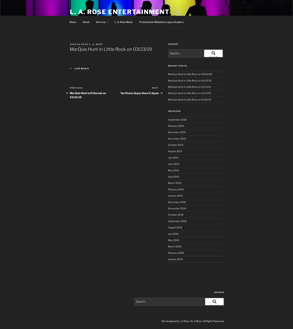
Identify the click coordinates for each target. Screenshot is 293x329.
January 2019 (175, 195)
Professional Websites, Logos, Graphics (161, 22)
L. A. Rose (96, 44)
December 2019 (177, 132)
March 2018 (174, 246)
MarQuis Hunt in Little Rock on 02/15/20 (190, 80)
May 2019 (173, 170)
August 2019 (175, 151)
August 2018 (175, 227)
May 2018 (173, 240)
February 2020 (176, 125)
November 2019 (177, 138)
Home (73, 22)
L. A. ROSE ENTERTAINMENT (120, 12)
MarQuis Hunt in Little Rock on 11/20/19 (189, 99)
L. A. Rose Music (124, 22)
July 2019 (173, 157)
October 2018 (175, 214)
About (86, 22)
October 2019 (175, 144)
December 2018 (177, 202)
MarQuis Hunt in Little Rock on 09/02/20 (190, 74)
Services (101, 22)
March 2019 (174, 182)
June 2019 (173, 163)
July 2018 (173, 233)
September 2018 (177, 221)
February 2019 (176, 189)
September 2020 (177, 119)
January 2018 (175, 259)
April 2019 (173, 176)
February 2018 (176, 252)
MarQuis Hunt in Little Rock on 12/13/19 (189, 86)
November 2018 (177, 208)
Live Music (82, 68)
